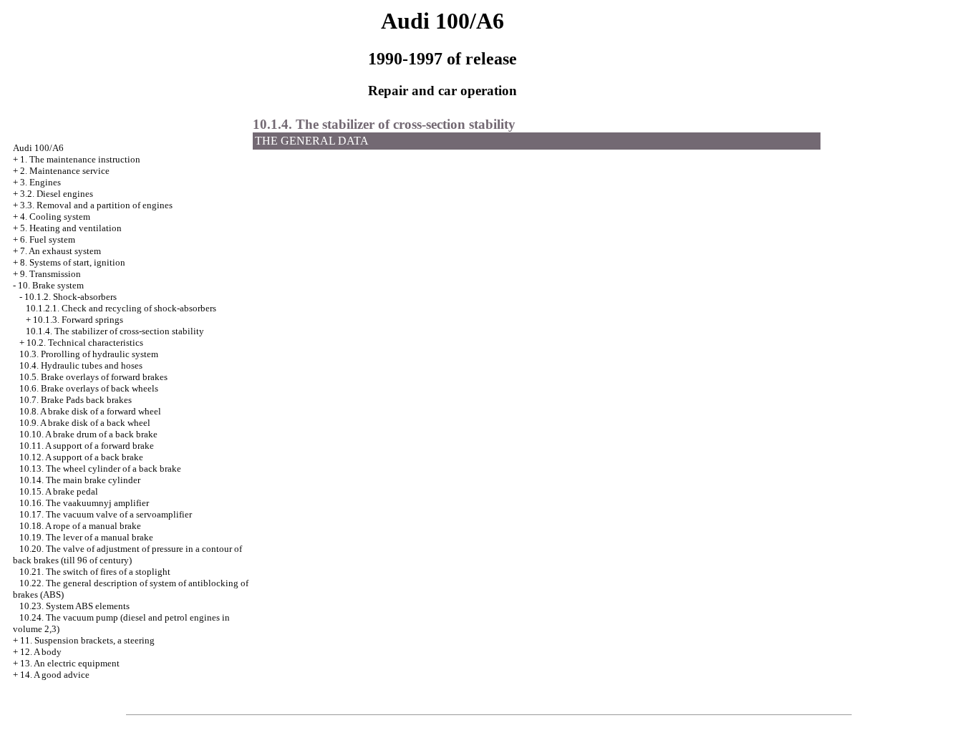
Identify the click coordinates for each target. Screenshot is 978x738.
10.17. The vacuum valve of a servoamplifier (105, 514)
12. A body (41, 651)
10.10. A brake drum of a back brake (88, 434)
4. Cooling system (55, 216)
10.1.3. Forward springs (78, 319)
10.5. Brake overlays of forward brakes (93, 377)
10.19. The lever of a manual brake (86, 537)
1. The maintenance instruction (80, 159)
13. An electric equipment (70, 663)
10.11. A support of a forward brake (86, 445)
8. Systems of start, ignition (72, 262)
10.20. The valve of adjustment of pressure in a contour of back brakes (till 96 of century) (127, 554)
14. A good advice (54, 674)
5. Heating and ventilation (71, 228)
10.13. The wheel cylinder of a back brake (100, 468)
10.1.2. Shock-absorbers (70, 296)
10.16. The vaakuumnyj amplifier (84, 502)
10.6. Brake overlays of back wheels (88, 388)
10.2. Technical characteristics (84, 342)
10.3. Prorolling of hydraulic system (88, 354)
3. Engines (40, 182)
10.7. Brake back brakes (75, 399)
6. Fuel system (47, 239)
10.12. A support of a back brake (81, 457)
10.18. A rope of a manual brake (80, 525)
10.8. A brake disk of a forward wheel (90, 411)
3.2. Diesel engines (56, 193)
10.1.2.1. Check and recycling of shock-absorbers (121, 308)
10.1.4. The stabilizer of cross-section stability (115, 331)
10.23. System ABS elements (74, 606)
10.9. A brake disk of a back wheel (84, 422)
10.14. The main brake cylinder (79, 480)
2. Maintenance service (65, 170)
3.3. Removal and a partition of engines (96, 205)
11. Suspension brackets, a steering (87, 640)
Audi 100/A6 (38, 147)
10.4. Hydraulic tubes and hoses (80, 365)
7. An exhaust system (60, 251)
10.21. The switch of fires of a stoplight (94, 571)
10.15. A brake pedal (58, 491)
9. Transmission (50, 273)
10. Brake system (51, 285)
